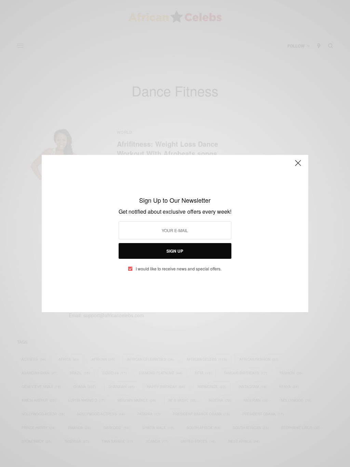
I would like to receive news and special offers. (178, 269)
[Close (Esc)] (298, 165)
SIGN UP (174, 251)
